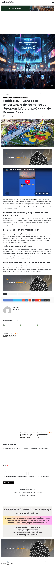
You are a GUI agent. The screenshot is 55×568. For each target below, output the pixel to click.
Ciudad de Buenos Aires (12, 294)
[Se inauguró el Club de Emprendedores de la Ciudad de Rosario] (27, 378)
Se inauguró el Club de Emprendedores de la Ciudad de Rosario (26, 436)
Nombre (5, 465)
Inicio (5, 93)
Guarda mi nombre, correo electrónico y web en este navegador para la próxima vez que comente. (27, 476)
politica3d (8, 116)
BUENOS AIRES (11, 93)
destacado (29, 294)
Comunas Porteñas (21, 294)
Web (30, 471)
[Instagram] (50, 562)
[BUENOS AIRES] (8, 2)
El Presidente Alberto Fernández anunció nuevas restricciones (44, 436)
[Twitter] (47, 562)
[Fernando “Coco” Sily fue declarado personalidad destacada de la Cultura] (10, 328)
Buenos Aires (33, 199)
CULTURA (17, 97)
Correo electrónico (8, 471)
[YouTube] (49, 562)
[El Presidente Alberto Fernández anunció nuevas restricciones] (44, 378)
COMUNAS (13, 97)
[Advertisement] (27, 22)
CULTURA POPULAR (24, 97)
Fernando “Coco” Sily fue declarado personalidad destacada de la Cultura (9, 336)
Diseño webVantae (7, 563)
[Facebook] (45, 562)
